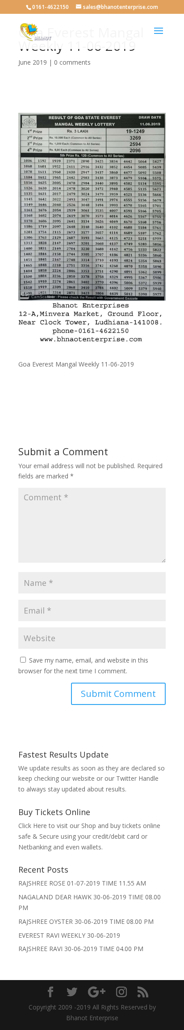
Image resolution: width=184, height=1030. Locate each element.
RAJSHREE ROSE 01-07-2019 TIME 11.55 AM (82, 883)
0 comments (72, 62)
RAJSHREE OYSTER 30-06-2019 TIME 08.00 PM (86, 921)
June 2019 (32, 62)
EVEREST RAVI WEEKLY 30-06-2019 (69, 935)
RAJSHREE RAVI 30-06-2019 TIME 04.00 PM (80, 948)
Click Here (32, 825)
